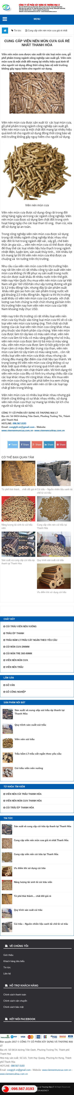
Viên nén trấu (14, 667)
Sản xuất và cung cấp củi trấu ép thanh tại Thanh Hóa (18, 562)
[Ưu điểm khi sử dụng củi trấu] (54, 576)
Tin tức (7, 967)
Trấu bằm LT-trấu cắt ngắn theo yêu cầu (31, 640)
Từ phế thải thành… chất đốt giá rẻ (19, 489)
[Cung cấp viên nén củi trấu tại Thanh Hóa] (54, 508)
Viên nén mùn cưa (17, 660)
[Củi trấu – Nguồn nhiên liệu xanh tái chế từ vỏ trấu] (54, 473)
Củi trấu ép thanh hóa (20, 807)
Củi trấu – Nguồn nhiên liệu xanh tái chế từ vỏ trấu (54, 491)
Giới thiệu (8, 955)
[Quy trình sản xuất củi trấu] (54, 544)
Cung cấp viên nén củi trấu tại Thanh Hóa (52, 527)
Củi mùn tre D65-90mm (19, 653)
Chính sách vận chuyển (15, 1001)
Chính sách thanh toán (14, 994)
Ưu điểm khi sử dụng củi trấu (51, 592)
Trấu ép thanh (15, 633)
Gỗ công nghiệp (16, 692)
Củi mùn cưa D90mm (17, 646)
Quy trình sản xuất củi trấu (50, 560)
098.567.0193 (19, 423)
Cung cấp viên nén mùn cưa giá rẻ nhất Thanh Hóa (41, 840)
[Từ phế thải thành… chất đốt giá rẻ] (19, 473)
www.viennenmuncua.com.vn (17, 430)
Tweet (14, 444)
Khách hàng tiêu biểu (13, 961)
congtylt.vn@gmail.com (22, 427)
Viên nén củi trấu (25, 739)
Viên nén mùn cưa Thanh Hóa (24, 800)
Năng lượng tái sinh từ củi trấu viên (17, 527)
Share (26, 444)
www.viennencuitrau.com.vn (49, 430)
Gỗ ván (10, 685)
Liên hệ (7, 973)
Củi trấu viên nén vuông (21, 626)
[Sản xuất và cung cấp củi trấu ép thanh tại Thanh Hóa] (19, 544)
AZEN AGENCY (42, 1090)
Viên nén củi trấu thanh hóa (23, 794)
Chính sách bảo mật (13, 1007)
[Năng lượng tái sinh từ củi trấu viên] (19, 508)
